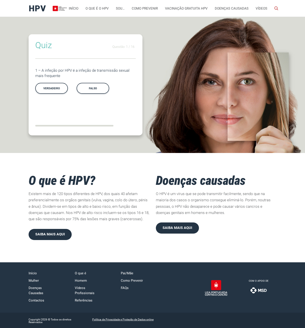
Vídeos (261, 8)
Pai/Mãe (127, 273)
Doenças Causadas (232, 8)
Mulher (34, 281)
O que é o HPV (97, 8)
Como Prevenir (145, 8)
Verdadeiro (51, 88)
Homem (81, 281)
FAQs (125, 288)
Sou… (120, 8)
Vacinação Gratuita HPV (186, 8)
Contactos (36, 300)
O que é (80, 273)
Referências (83, 300)
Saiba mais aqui (50, 234)
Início (73, 8)
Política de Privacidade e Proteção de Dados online (123, 319)
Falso (93, 88)
